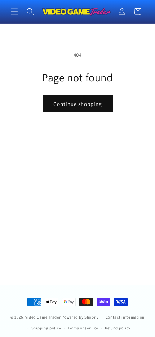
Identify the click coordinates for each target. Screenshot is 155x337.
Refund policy (117, 327)
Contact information (125, 317)
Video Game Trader (43, 316)
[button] (14, 12)
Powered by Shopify (80, 316)
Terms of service (83, 327)
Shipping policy (46, 327)
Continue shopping (77, 104)
